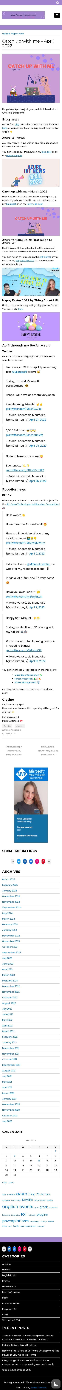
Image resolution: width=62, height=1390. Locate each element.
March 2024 (8, 918)
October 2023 (9, 946)
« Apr (4, 1182)
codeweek (6, 1200)
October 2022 (9, 997)
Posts (5, 1297)
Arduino (6, 1264)
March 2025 (8, 879)
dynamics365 (39, 1200)
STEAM (51, 1221)
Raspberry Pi (9, 1309)
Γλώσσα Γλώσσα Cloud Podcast (19, 1345)
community (16, 1200)
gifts (36, 1207)
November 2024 (11, 901)
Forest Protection (24, 678)
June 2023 (7, 963)
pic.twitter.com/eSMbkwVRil (24, 650)
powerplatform (15, 1220)
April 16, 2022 (37, 661)
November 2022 (11, 991)
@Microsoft (19, 372)
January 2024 (9, 929)
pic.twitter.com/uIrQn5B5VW (24, 435)
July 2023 (7, 958)
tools (16, 1226)
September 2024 (11, 907)
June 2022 (7, 1014)
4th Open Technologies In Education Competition (32, 504)
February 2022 (9, 1036)
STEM (4, 1226)
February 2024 (10, 924)
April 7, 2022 (37, 607)
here (4, 128)
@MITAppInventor (38, 564)
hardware (6, 1215)
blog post (46, 151)
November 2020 (11, 1109)
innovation (15, 1215)
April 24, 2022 (37, 445)
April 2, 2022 (37, 553)
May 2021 (7, 1081)
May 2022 (7, 1019)
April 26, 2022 (37, 481)
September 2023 (11, 952)
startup (43, 1221)
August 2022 (9, 1003)
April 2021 (7, 1087)
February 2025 (10, 885)
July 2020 (7, 1121)
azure (21, 1194)
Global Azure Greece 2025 (16, 1369)
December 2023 (11, 935)
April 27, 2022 (37, 420)
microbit (32, 1215)
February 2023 (10, 980)
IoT (24, 1214)
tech (10, 1226)
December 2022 (11, 986)
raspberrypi (34, 1221)
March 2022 (8, 1031)
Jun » (11, 1182)
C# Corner (45, 256)
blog (17, 124)
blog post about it (25, 260)
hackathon (53, 1207)
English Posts (17, 33)
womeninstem (28, 1226)
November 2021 (10, 1053)
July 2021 (7, 1076)
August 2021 (8, 1070)
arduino (11, 1194)
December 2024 (11, 896)
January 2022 (9, 1042)
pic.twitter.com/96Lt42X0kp (24, 409)
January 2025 (9, 890)
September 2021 (11, 1064)
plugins (42, 1214)
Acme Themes (38, 1387)
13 (39, 1160)
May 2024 (7, 913)
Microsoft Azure (11, 1292)
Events (6, 1281)
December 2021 (10, 1048)
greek (44, 1207)
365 (4, 1194)
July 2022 (7, 1008)
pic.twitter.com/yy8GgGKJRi (24, 596)
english (19, 726)
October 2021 (9, 1059)
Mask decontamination (27, 675)
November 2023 (11, 941)
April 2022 (7, 1025)
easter (50, 1200)
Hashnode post (14, 155)
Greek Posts (9, 1286)
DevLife (6, 33)
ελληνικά (41, 1226)
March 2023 (8, 974)
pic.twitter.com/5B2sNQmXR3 (25, 470)
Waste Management (25, 682)
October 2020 (9, 1115)
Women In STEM (11, 1320)
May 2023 (7, 969)
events (26, 1206)
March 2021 (8, 1093)
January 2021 (9, 1098)
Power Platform (11, 1303)
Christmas (44, 1194)
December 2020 (11, 1104)
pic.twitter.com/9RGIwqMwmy (25, 543)
